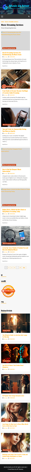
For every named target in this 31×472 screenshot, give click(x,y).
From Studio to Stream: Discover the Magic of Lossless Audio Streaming (15, 92)
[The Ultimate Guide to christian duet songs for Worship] (15, 323)
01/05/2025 (12, 173)
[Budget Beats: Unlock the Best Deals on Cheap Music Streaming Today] (15, 197)
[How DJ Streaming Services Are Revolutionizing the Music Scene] (15, 40)
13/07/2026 (12, 458)
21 (20, 267)
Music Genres (6, 419)
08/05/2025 (12, 133)
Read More (4, 66)
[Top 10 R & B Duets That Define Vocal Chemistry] (15, 353)
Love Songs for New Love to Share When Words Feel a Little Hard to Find (15, 425)
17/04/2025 (12, 252)
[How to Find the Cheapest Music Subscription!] (15, 157)
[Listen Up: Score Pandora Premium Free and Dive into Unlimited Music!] (15, 236)
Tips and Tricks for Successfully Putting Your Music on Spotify (14, 130)
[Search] (29, 16)
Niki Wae (5, 57)
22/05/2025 (12, 57)
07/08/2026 (12, 398)
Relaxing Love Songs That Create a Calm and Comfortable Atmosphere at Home (15, 455)
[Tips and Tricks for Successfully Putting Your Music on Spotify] (15, 117)
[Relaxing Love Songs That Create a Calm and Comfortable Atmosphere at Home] (15, 442)
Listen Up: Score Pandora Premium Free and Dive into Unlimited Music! (15, 249)
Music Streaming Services (9, 48)
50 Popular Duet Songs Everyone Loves (13, 396)
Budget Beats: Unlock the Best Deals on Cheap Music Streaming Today (14, 211)
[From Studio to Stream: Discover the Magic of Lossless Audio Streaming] (15, 79)
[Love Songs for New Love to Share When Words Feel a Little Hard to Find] (15, 412)
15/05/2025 (12, 95)
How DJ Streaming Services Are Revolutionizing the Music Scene (11, 54)
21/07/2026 (12, 428)
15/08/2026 (12, 369)
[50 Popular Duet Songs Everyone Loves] (15, 383)
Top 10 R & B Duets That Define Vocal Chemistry (12, 366)
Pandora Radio (6, 330)
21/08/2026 (12, 339)
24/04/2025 (12, 213)
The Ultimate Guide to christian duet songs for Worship (14, 336)
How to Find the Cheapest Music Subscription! (11, 170)
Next (24, 267)
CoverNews (11, 469)
